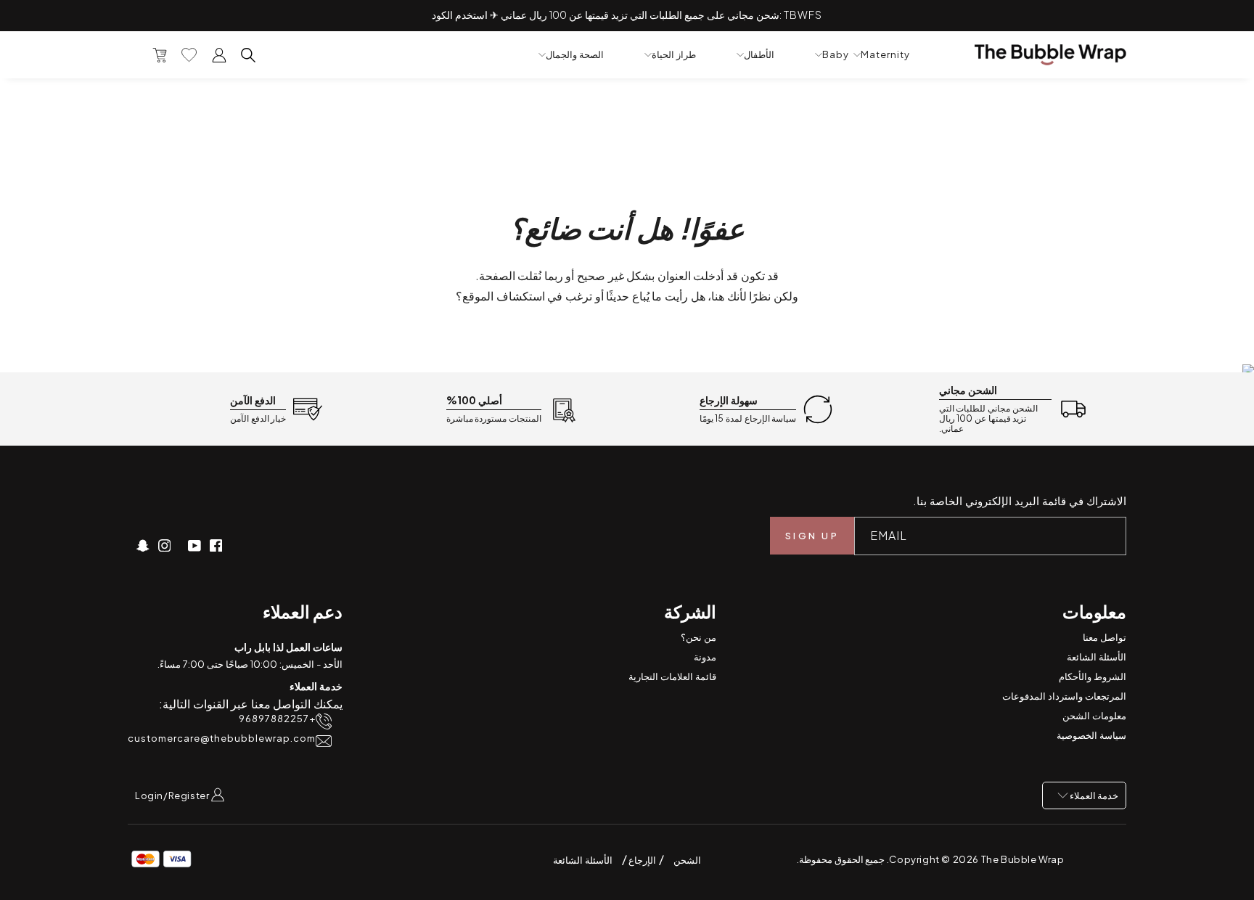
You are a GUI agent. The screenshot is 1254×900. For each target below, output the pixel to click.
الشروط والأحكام (1092, 676)
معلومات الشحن (1094, 715)
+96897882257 (277, 718)
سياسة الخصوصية (1091, 735)
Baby (835, 54)
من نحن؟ (698, 637)
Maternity (885, 54)
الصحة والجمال (575, 54)
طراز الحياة (674, 54)
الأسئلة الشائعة (1096, 657)
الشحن (687, 860)
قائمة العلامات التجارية (672, 676)
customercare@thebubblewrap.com (222, 738)
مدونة (705, 657)
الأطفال (759, 54)
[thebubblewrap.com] (1050, 55)
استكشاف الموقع (503, 295)
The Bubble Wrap (1023, 859)
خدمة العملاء (1093, 795)
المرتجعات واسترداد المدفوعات (1064, 696)
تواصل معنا (1104, 637)
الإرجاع (642, 860)
